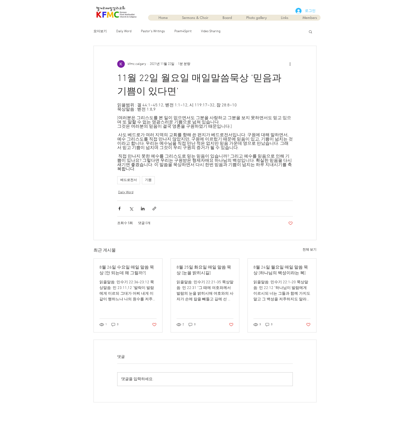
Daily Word (123, 31)
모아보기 (100, 31)
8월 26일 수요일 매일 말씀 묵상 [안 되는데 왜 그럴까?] (126, 270)
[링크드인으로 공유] (142, 208)
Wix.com (232, 413)
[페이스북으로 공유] (119, 208)
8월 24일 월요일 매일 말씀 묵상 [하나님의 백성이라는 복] (280, 270)
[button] (310, 31)
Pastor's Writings (153, 31)
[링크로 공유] (154, 208)
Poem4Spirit (182, 31)
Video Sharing (210, 31)
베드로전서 (128, 180)
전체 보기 (310, 250)
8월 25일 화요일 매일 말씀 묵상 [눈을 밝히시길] (204, 270)
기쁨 (148, 180)
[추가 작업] (290, 64)
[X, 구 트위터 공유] (131, 208)
